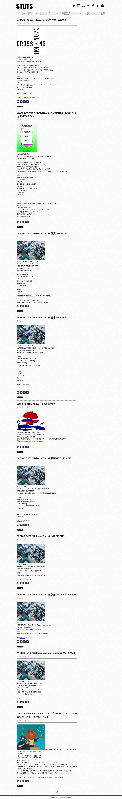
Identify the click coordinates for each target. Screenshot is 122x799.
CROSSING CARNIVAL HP (30, 98)
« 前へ (58, 792)
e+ (17, 698)
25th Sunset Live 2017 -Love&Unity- (32, 441)
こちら (29, 93)
